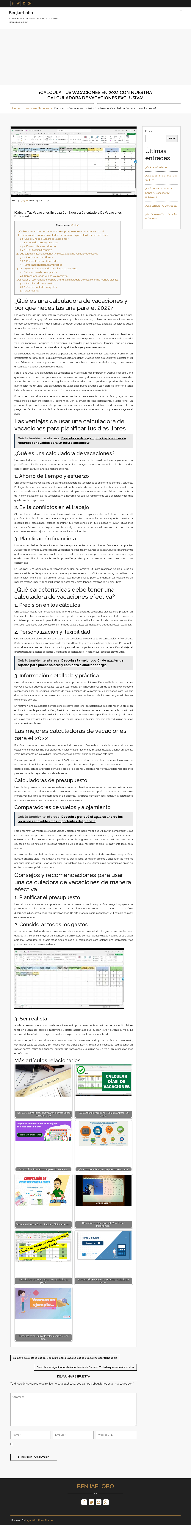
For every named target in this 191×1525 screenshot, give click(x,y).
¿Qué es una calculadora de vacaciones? (44, 238)
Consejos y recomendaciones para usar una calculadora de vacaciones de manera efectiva (67, 279)
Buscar (149, 131)
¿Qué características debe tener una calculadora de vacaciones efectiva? (57, 253)
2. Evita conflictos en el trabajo (38, 246)
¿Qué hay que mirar (156, 167)
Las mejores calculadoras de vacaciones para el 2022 (46, 268)
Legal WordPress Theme (39, 1520)
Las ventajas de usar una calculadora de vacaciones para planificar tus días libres (62, 235)
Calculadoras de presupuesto (38, 272)
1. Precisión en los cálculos (36, 257)
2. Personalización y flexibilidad (39, 261)
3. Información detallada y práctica (41, 264)
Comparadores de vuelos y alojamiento (44, 275)
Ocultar (75, 225)
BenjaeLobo (95, 1486)
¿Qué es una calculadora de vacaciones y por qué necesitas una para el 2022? (60, 231)
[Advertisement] (95, 57)
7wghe (24, 200)
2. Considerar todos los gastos (38, 287)
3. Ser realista (29, 290)
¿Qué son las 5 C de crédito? (161, 205)
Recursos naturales (37, 108)
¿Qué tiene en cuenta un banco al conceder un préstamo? (159, 193)
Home (16, 108)
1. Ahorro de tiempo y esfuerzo (38, 242)
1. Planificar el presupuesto (36, 283)
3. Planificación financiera (36, 249)
